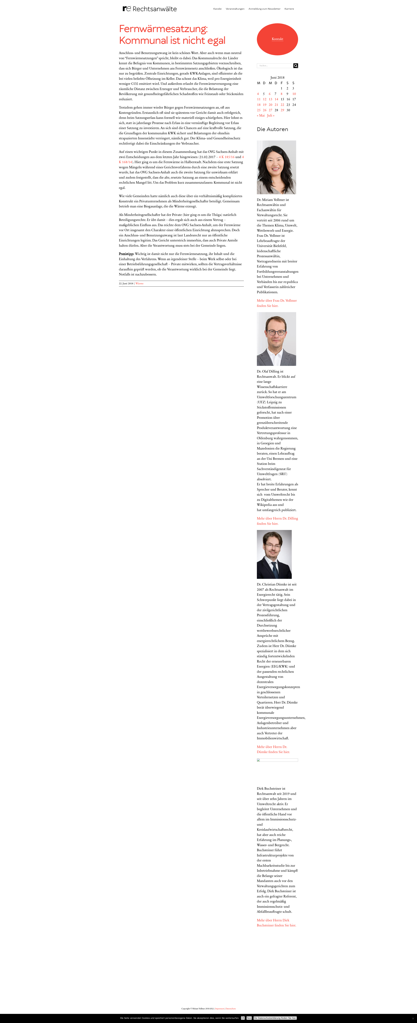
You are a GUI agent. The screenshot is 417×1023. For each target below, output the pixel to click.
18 (259, 105)
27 (270, 110)
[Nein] (413, 1018)
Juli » (270, 116)
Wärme (140, 283)
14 (276, 99)
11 (259, 99)
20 (270, 105)
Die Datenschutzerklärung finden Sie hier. (275, 1018)
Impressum (219, 1009)
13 (270, 99)
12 (264, 99)
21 (276, 105)
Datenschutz (231, 1009)
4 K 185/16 (227, 157)
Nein (249, 1018)
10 (294, 94)
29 (282, 110)
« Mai (261, 116)
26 (264, 110)
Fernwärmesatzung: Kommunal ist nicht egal (172, 35)
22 (282, 105)
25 (259, 110)
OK (242, 1018)
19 (264, 105)
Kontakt (277, 39)
